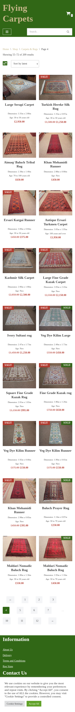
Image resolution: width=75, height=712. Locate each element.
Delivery (7, 655)
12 (37, 620)
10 (6, 620)
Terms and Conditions (14, 660)
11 (22, 620)
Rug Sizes (8, 666)
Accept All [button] (34, 703)
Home (6, 49)
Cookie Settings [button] (15, 703)
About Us (8, 649)
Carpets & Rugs (29, 49)
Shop (15, 49)
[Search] (68, 31)
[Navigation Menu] (7, 32)
